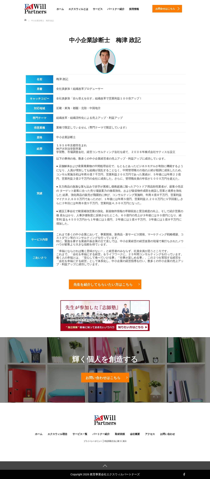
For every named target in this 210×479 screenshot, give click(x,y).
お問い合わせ (167, 434)
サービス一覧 (80, 434)
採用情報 (134, 9)
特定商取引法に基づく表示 (115, 441)
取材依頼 (120, 434)
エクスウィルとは (78, 9)
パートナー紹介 (116, 9)
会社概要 (135, 434)
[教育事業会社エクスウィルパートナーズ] (35, 8)
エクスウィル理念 (57, 434)
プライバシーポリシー (93, 441)
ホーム (60, 9)
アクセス (150, 434)
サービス (98, 9)
